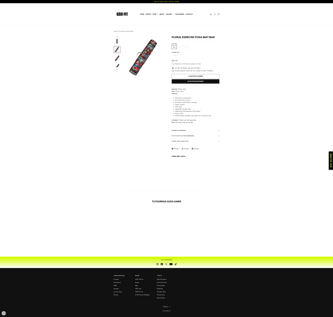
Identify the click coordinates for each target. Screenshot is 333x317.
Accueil (115, 31)
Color (174, 43)
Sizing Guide (161, 285)
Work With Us (139, 279)
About (162, 14)
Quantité (175, 52)
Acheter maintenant (195, 81)
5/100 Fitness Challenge (142, 295)
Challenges (179, 14)
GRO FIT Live (139, 292)
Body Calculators (161, 279)
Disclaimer (160, 289)
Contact (189, 14)
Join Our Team (118, 292)
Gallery (169, 14)
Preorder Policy (161, 292)
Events (148, 14)
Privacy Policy (161, 295)
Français (165, 307)
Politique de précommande (183, 136)
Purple (187, 47)
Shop (155, 14)
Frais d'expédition (176, 64)
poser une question (180, 141)
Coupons (116, 289)
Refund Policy (161, 298)
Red (174, 47)
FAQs (115, 285)
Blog (136, 285)
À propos (116, 279)
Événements (117, 282)
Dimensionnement (179, 130)
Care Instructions (162, 282)
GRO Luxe (138, 289)
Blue (180, 47)
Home (142, 14)
